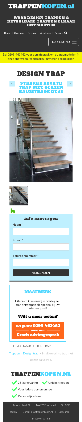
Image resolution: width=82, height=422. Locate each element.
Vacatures (45, 33)
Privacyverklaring (41, 418)
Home (7, 33)
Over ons (19, 33)
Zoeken (59, 33)
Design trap (30, 353)
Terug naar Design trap (31, 346)
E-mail (17, 240)
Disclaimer (63, 411)
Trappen (14, 353)
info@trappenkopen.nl (41, 411)
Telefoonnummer (25, 255)
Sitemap (32, 33)
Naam (17, 224)
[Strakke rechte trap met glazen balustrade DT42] (41, 140)
